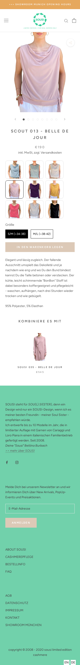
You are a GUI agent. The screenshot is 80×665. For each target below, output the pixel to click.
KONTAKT (12, 618)
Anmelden (21, 522)
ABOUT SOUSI (15, 549)
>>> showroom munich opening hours (40, 4)
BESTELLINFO (15, 564)
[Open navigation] (6, 20)
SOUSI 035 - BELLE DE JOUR (40, 367)
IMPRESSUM (14, 610)
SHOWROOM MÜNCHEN (23, 625)
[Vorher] (15, 119)
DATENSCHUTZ (16, 603)
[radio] (14, 170)
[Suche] (66, 20)
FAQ (8, 571)
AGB (8, 596)
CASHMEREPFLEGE (19, 557)
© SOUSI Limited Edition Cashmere (40, 644)
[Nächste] (64, 119)
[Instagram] (16, 462)
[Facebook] (6, 462)
